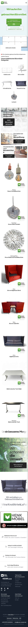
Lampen (14, 102)
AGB (20, 618)
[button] (2, 483)
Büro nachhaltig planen (6, 605)
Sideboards (7, 74)
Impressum (9, 618)
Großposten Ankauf (5, 598)
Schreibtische (7, 88)
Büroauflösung (4, 600)
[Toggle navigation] (26, 2)
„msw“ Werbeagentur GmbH (19, 616)
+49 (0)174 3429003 (7, 622)
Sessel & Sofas (21, 88)
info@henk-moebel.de (20, 622)
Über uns (17, 598)
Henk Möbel (11, 614)
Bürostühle (21, 74)
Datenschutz (15, 618)
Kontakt (17, 600)
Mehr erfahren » (8, 126)
